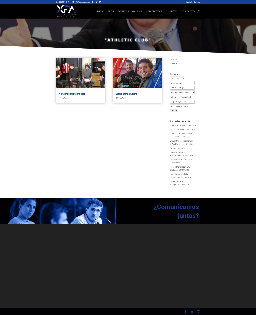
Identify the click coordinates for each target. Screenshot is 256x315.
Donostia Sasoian (177, 125)
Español (189, 2)
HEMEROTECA (154, 11)
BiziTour (173, 148)
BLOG (111, 11)
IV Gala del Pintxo (177, 129)
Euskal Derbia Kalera (126, 93)
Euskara (197, 2)
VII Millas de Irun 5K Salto (181, 159)
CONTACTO (188, 11)
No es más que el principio (72, 93)
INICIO (100, 11)
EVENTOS (123, 11)
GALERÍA (137, 11)
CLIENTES (171, 11)
